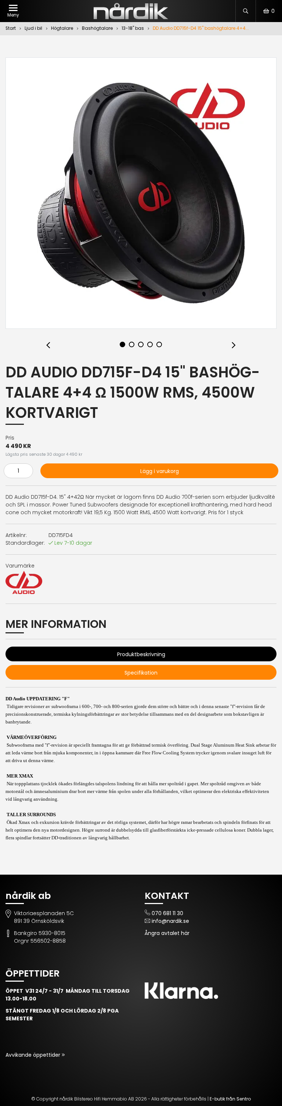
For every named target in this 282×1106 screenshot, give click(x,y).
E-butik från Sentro (230, 1099)
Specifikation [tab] (141, 672)
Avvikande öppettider (34, 1055)
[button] (48, 345)
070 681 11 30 (167, 913)
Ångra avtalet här (167, 933)
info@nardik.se (170, 921)
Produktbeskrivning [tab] (141, 654)
